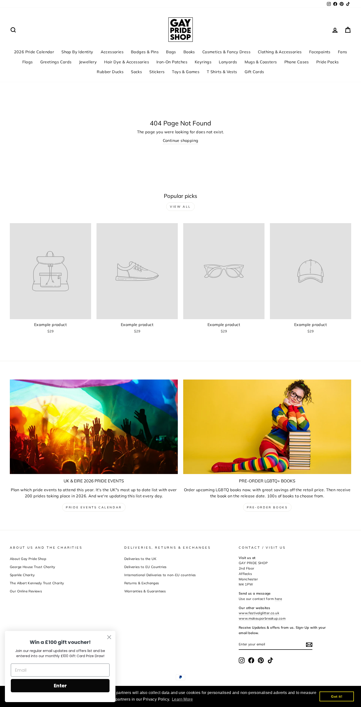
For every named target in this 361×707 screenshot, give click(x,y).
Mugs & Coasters (261, 61)
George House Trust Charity (32, 567)
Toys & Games (185, 71)
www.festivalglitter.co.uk (259, 613)
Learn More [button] (182, 699)
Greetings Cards (56, 61)
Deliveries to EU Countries (145, 567)
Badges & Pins (145, 51)
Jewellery (88, 61)
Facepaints (320, 51)
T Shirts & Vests (222, 71)
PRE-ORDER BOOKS (267, 507)
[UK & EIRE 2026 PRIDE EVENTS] (94, 427)
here (278, 599)
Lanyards (228, 61)
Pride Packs (327, 61)
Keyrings (203, 61)
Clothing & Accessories (280, 51)
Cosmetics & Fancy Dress (226, 51)
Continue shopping (180, 140)
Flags (27, 61)
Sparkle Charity (22, 575)
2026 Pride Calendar (34, 51)
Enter (60, 685)
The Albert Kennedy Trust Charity (37, 583)
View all (180, 206)
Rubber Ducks (110, 71)
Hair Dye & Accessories (126, 61)
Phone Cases (296, 61)
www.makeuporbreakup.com (262, 618)
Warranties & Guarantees (145, 591)
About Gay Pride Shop (28, 559)
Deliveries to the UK (140, 559)
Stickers (157, 71)
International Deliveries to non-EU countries (160, 575)
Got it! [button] (336, 696)
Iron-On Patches (171, 61)
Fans (342, 51)
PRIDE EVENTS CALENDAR (94, 507)
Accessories (112, 51)
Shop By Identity (77, 51)
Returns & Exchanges (141, 583)
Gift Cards (254, 71)
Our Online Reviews (26, 591)
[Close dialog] (109, 637)
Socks (136, 71)
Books (189, 51)
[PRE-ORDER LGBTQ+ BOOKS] (267, 427)
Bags (171, 51)
